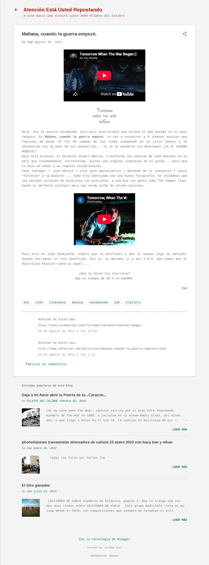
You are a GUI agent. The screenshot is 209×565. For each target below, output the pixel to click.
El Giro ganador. (36, 485)
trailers (133, 302)
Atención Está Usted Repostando (62, 9)
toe (117, 302)
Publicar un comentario (46, 364)
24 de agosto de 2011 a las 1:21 (66, 355)
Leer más (179, 429)
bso (26, 302)
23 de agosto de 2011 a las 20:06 (67, 331)
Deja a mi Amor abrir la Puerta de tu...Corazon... (64, 395)
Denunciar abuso (104, 556)
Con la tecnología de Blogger (104, 539)
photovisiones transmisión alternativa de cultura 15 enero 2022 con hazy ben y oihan (97, 442)
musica (77, 302)
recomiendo (98, 302)
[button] (184, 34)
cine (39, 302)
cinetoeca (57, 302)
